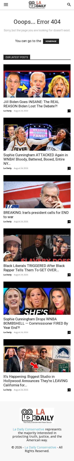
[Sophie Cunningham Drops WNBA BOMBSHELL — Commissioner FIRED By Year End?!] (37, 298)
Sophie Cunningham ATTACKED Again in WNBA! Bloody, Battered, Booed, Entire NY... (35, 159)
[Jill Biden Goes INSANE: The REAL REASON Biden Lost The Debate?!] (37, 81)
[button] (5, 4)
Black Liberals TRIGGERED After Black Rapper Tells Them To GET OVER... (34, 268)
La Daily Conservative (28, 429)
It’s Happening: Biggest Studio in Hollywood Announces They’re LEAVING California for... (35, 380)
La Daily (7, 110)
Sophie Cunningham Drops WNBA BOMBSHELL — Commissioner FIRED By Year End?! (35, 323)
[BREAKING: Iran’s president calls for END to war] (37, 191)
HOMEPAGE (51, 41)
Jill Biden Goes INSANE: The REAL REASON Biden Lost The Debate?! (31, 104)
